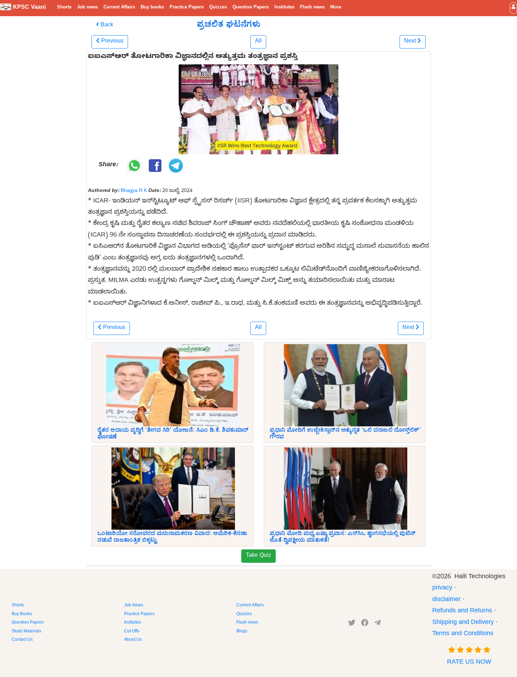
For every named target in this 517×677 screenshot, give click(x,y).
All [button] (258, 42)
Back (106, 26)
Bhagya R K (134, 191)
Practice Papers (187, 8)
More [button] (335, 8)
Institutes (284, 8)
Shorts (64, 8)
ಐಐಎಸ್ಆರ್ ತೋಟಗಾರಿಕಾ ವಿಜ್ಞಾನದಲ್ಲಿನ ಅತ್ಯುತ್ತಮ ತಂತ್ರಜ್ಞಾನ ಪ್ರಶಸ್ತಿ (193, 57)
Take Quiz (258, 556)
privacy (442, 588)
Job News (133, 605)
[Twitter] (352, 624)
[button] (513, 8)
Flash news (312, 8)
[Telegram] (377, 624)
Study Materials (26, 631)
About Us (133, 640)
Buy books (152, 8)
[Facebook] (365, 624)
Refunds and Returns (462, 611)
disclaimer (446, 600)
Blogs (241, 631)
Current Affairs (119, 8)
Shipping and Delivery (463, 623)
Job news (87, 8)
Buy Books (22, 614)
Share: (108, 165)
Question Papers (250, 8)
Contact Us (22, 640)
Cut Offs (131, 631)
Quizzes (218, 8)
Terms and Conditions (462, 634)
